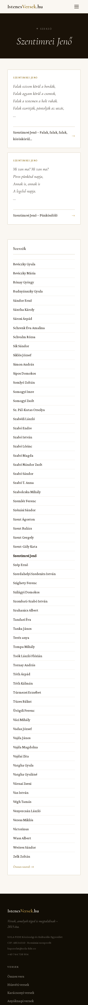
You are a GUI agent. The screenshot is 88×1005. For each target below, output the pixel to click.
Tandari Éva (22, 619)
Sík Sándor (21, 346)
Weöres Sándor (24, 847)
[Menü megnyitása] (76, 6)
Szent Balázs (22, 528)
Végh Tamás (22, 802)
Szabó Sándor (23, 474)
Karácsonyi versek (20, 993)
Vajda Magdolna (25, 747)
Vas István (20, 793)
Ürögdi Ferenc (24, 710)
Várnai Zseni (22, 783)
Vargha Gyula (23, 765)
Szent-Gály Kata (25, 546)
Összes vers (15, 976)
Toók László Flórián (27, 656)
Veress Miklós (23, 820)
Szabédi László (24, 419)
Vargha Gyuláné (25, 774)
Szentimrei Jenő (25, 556)
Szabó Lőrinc (22, 446)
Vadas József (22, 729)
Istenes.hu (25, 6)
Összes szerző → (23, 867)
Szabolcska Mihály (27, 492)
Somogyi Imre (23, 392)
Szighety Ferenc (25, 583)
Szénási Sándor (24, 510)
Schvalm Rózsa (24, 337)
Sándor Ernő (22, 300)
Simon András (23, 364)
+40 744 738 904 (17, 954)
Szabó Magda (23, 455)
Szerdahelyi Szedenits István (34, 574)
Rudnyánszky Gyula (28, 291)
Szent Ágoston (24, 519)
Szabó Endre (22, 428)
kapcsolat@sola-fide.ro (21, 948)
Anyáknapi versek (20, 1001)
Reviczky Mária (24, 273)
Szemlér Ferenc (24, 501)
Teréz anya (21, 638)
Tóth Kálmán (23, 683)
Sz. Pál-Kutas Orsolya (29, 410)
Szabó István (22, 437)
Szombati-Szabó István (30, 601)
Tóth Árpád (21, 674)
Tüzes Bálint (22, 701)
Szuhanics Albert (25, 610)
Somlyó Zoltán (24, 382)
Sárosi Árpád (22, 319)
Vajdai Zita (21, 756)
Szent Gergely (23, 537)
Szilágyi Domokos (26, 592)
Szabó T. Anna (23, 483)
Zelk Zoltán (21, 856)
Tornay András (24, 665)
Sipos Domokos (24, 373)
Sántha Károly (23, 309)
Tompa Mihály (24, 647)
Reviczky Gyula (24, 264)
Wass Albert (22, 838)
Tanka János (22, 629)
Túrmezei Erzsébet (27, 692)
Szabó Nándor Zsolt (27, 464)
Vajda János (21, 738)
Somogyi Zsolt (23, 401)
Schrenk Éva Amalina (29, 328)
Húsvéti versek (18, 985)
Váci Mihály (21, 720)
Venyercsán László (27, 811)
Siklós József (22, 355)
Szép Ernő (20, 565)
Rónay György (23, 282)
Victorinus (21, 829)
